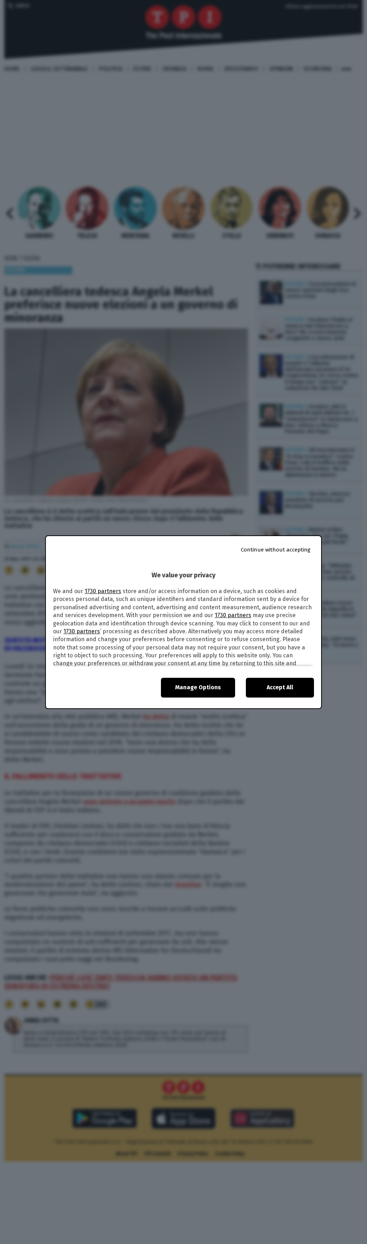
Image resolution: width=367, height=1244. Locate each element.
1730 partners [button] (103, 591)
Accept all (280, 687)
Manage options (198, 687)
